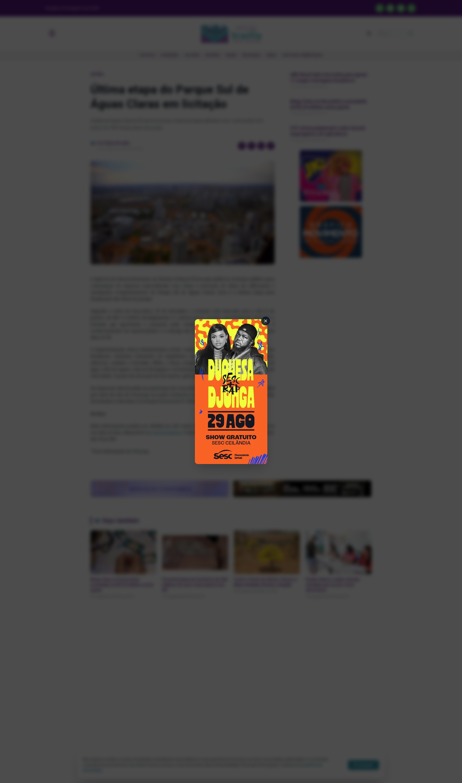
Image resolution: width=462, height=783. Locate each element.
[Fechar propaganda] (265, 320)
